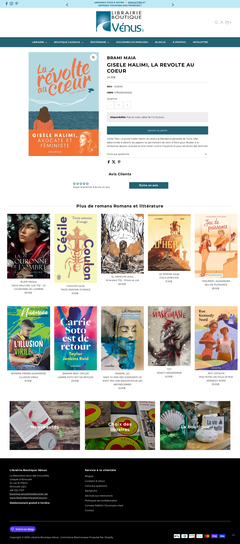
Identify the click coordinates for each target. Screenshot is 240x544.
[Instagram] (11, 4)
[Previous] (67, 4)
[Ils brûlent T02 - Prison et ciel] (122, 244)
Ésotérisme (98, 42)
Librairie (38, 42)
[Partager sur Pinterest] (119, 162)
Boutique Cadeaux (67, 42)
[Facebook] (6, 4)
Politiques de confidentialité (101, 500)
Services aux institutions (99, 495)
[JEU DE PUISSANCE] (216, 246)
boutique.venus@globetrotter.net (29, 493)
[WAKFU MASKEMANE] (169, 336)
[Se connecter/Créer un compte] (221, 22)
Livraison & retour (95, 481)
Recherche (91, 490)
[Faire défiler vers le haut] (233, 535)
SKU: (109, 86)
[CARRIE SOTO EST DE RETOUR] (75, 338)
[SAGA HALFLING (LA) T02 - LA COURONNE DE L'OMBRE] (28, 246)
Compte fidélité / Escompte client (104, 505)
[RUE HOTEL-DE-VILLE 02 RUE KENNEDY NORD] (216, 338)
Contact (89, 510)
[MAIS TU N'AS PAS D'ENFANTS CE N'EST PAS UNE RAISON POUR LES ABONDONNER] (122, 338)
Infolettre (200, 42)
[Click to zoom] (93, 57)
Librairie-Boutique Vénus (45, 537)
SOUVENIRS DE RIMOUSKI (132, 42)
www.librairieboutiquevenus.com (28, 497)
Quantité (112, 98)
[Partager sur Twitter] (114, 162)
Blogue (160, 42)
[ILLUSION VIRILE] (28, 338)
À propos (179, 42)
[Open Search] (216, 22)
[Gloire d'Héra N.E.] (169, 242)
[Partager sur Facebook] (109, 162)
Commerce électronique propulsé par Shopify (86, 537)
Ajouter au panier (158, 130)
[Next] (172, 4)
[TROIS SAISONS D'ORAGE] (75, 248)
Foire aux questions (118, 154)
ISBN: (110, 92)
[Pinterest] (17, 4)
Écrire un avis (148, 185)
